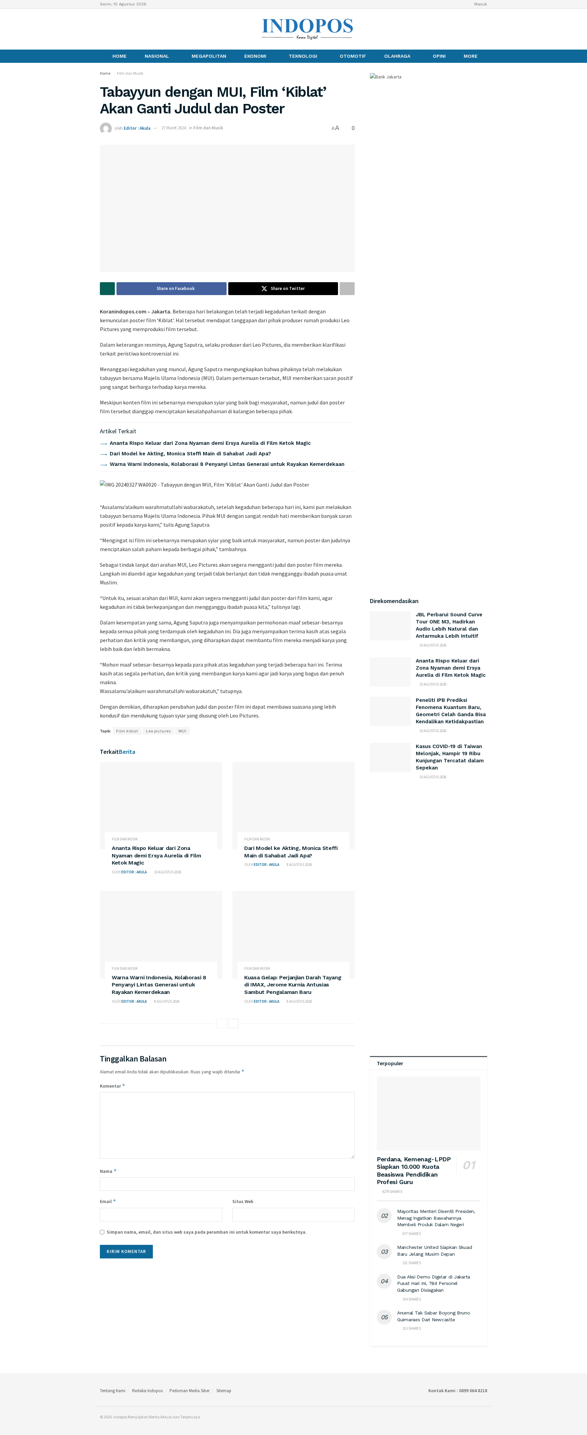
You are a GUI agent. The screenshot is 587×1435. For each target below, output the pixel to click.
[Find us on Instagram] (113, 29)
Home (119, 56)
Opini (439, 56)
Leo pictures (158, 730)
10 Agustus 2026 (167, 872)
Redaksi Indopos (147, 1391)
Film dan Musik (130, 73)
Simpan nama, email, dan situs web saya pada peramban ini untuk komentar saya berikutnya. (207, 1232)
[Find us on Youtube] (125, 29)
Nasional (157, 56)
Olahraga (397, 56)
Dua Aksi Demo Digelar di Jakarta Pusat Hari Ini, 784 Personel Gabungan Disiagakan (433, 1283)
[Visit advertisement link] (428, 853)
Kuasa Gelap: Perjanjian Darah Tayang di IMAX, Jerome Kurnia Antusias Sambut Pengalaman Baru (292, 984)
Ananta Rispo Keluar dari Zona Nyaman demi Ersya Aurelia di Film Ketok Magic (210, 443)
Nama (108, 1171)
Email (108, 1201)
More (471, 56)
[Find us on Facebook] (102, 29)
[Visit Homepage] (307, 29)
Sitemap (223, 1391)
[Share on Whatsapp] (107, 288)
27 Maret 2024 (173, 128)
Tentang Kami (112, 1391)
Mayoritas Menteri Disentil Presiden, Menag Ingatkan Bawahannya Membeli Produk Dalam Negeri (436, 1218)
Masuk (480, 4)
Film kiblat (127, 730)
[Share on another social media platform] (347, 288)
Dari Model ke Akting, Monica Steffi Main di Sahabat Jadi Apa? (190, 454)
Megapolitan (209, 56)
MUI (182, 730)
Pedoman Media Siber (190, 1391)
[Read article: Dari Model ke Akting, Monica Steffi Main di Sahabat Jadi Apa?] (293, 805)
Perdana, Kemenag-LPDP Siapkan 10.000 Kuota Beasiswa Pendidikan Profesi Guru (413, 1171)
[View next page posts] (233, 1023)
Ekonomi (255, 56)
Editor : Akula (137, 128)
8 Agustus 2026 (299, 864)
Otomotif (353, 56)
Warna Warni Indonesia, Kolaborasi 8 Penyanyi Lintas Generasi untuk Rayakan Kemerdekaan (227, 464)
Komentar (112, 1086)
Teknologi (303, 56)
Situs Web (242, 1201)
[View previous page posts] (221, 1023)
